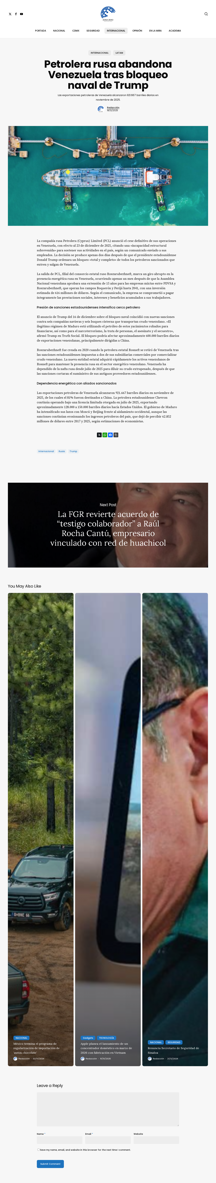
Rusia (62, 451)
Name (41, 1134)
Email (89, 1134)
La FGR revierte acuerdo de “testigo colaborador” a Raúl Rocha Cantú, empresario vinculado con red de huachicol (108, 525)
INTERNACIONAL (99, 52)
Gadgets (88, 1038)
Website (138, 1134)
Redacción (113, 107)
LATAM (119, 52)
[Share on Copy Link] (116, 435)
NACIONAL (21, 1038)
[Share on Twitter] (99, 435)
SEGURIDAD (174, 1042)
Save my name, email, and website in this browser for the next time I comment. (85, 1149)
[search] (206, 14)
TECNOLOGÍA (106, 1038)
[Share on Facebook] (110, 435)
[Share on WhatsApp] (104, 435)
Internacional (46, 451)
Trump (73, 451)
